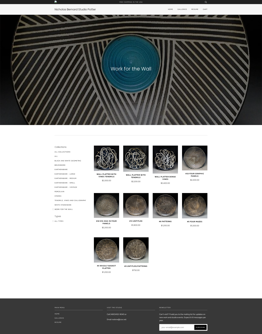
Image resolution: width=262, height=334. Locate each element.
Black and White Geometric (68, 161)
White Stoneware (63, 205)
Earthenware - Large (65, 174)
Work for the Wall (64, 209)
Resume (194, 9)
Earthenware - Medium (65, 178)
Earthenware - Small (65, 183)
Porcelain (59, 191)
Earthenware (61, 169)
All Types (59, 221)
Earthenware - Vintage (66, 187)
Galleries (182, 9)
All (56, 156)
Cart (205, 9)
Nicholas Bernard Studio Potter (75, 9)
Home (170, 9)
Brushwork (60, 165)
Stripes (58, 196)
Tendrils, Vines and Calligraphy (70, 200)
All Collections (62, 152)
